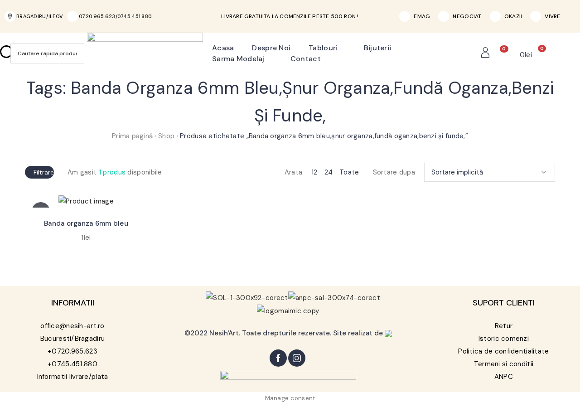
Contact (305, 58)
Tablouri (323, 48)
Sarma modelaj (238, 58)
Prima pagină (132, 136)
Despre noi (271, 48)
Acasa (223, 48)
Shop (166, 136)
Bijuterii (378, 48)
